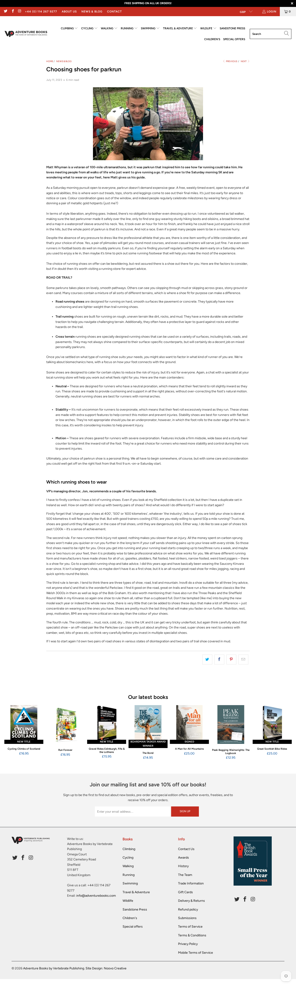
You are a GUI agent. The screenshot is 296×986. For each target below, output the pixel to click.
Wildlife (128, 901)
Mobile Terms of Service (195, 953)
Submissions (187, 918)
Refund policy (188, 909)
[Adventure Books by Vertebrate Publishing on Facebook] (12, 11)
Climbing (129, 849)
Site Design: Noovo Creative (106, 968)
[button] (69, 28)
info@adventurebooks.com (96, 896)
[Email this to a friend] (243, 659)
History (183, 866)
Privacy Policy (188, 944)
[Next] (286, 732)
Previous (231, 61)
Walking (128, 866)
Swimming (130, 883)
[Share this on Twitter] (207, 659)
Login (271, 11)
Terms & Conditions (192, 935)
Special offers (133, 927)
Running (129, 875)
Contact (114, 11)
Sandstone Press (135, 909)
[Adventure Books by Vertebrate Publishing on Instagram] (20, 11)
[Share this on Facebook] (219, 659)
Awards (183, 858)
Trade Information (191, 883)
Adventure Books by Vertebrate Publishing (53, 968)
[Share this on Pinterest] (231, 659)
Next (244, 61)
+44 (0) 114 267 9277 (41, 11)
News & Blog (91, 11)
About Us (69, 11)
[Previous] (9, 732)
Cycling (128, 858)
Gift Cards (185, 892)
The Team (185, 875)
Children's (130, 918)
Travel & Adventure (136, 892)
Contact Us (186, 849)
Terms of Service (190, 927)
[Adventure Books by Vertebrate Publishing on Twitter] (5, 11)
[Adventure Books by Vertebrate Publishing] (26, 34)
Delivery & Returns (191, 901)
